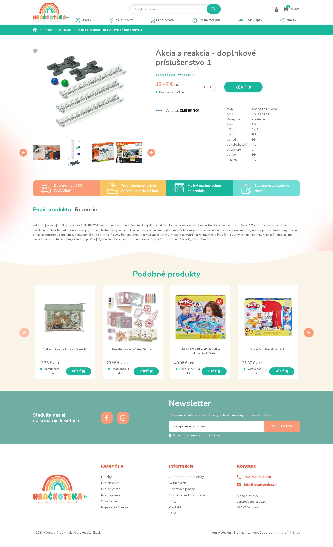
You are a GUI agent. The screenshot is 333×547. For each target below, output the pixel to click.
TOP (172, 513)
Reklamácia (178, 483)
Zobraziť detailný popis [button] (173, 75)
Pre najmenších (113, 495)
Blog (172, 501)
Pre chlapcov (111, 483)
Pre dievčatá (110, 489)
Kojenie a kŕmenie (114, 507)
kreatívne (65, 30)
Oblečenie (109, 501)
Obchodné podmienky (186, 477)
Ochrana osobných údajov (189, 495)
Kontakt (175, 507)
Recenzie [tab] (86, 209)
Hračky (48, 30)
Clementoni (190, 110)
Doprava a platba (182, 489)
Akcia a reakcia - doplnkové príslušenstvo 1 (110, 30)
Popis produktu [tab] (52, 209)
